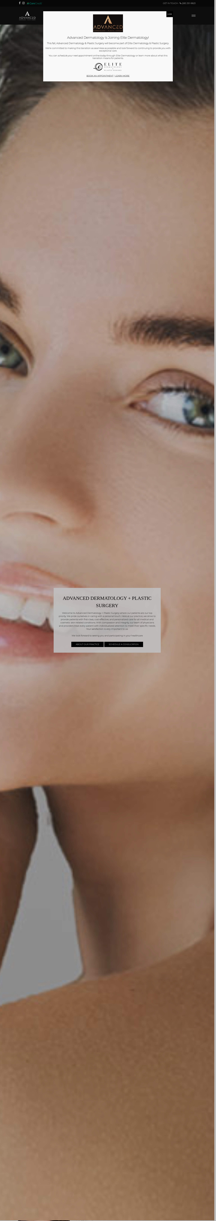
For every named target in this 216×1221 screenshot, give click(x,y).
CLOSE (169, 14)
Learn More (122, 76)
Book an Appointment (100, 76)
